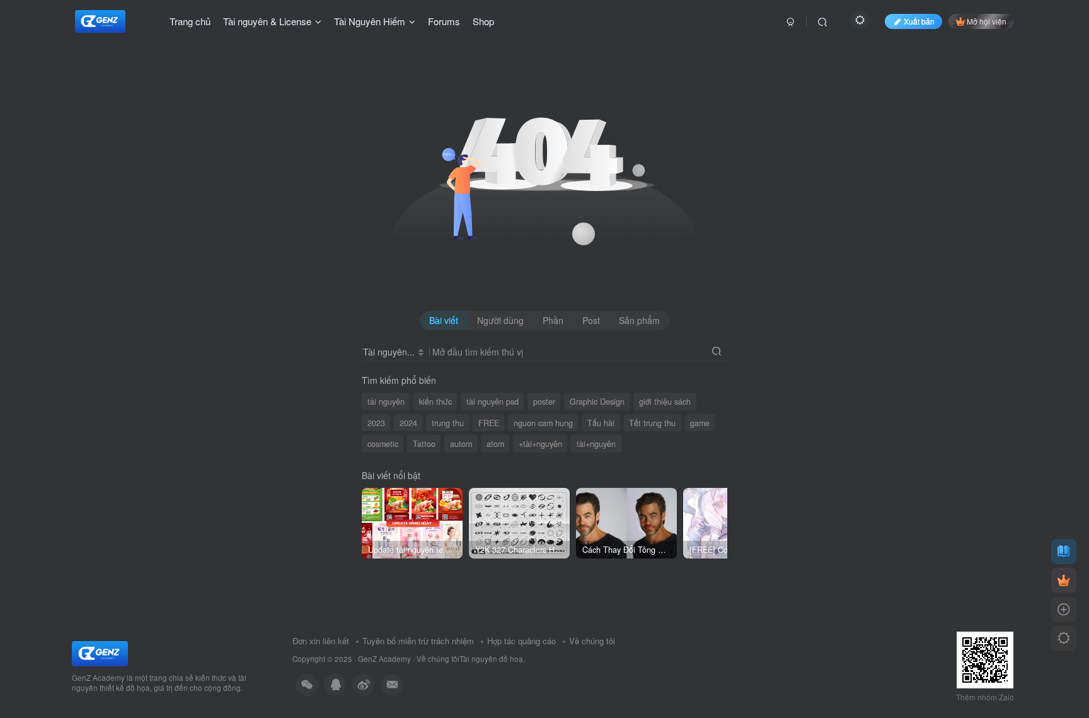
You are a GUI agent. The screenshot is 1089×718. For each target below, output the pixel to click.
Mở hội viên (986, 21)
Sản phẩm (639, 320)
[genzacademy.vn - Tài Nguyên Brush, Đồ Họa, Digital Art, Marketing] (100, 652)
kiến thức (435, 401)
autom (461, 443)
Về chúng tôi (592, 641)
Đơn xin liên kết (320, 641)
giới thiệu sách (665, 401)
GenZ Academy (384, 659)
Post (591, 320)
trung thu (448, 423)
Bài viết (443, 320)
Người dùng (500, 320)
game (700, 423)
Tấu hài (600, 423)
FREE (488, 423)
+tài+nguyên (540, 443)
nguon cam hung (543, 423)
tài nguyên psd (492, 401)
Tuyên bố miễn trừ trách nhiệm (418, 641)
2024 (408, 423)
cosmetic (382, 443)
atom (495, 443)
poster (544, 401)
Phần (553, 320)
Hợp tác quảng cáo (521, 641)
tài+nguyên (596, 443)
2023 (376, 423)
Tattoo (424, 443)
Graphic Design (597, 401)
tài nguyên (386, 401)
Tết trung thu (652, 423)
